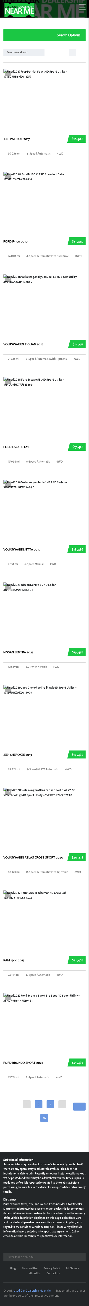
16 (44, 1118)
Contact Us (53, 1273)
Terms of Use (30, 1268)
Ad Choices (72, 1268)
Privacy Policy (52, 1268)
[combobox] (23, 52)
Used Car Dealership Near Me (32, 1290)
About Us (35, 1273)
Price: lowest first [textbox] (17, 52)
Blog (13, 1268)
